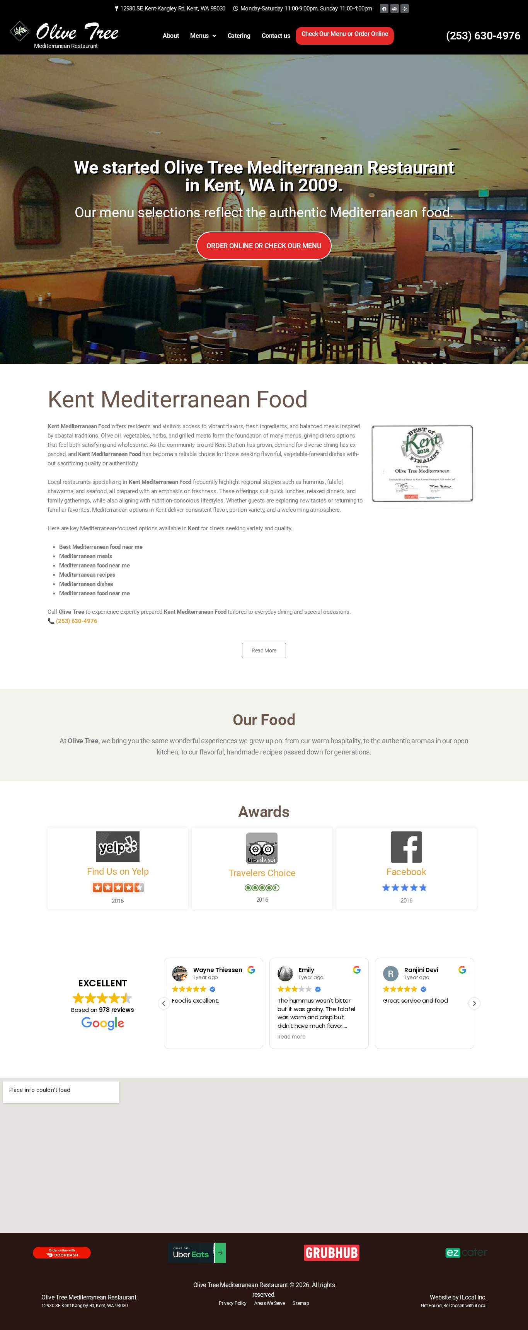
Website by (458, 1297)
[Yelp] (404, 8)
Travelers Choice (262, 873)
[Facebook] (384, 8)
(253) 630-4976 (483, 35)
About (171, 35)
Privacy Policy (233, 1303)
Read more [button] (291, 1037)
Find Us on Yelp (118, 871)
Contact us (276, 35)
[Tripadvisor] (394, 8)
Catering (239, 35)
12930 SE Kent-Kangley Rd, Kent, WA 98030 (84, 1305)
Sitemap (301, 1303)
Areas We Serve (269, 1303)
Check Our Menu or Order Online (344, 33)
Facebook (406, 872)
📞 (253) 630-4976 (72, 621)
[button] (202, 36)
